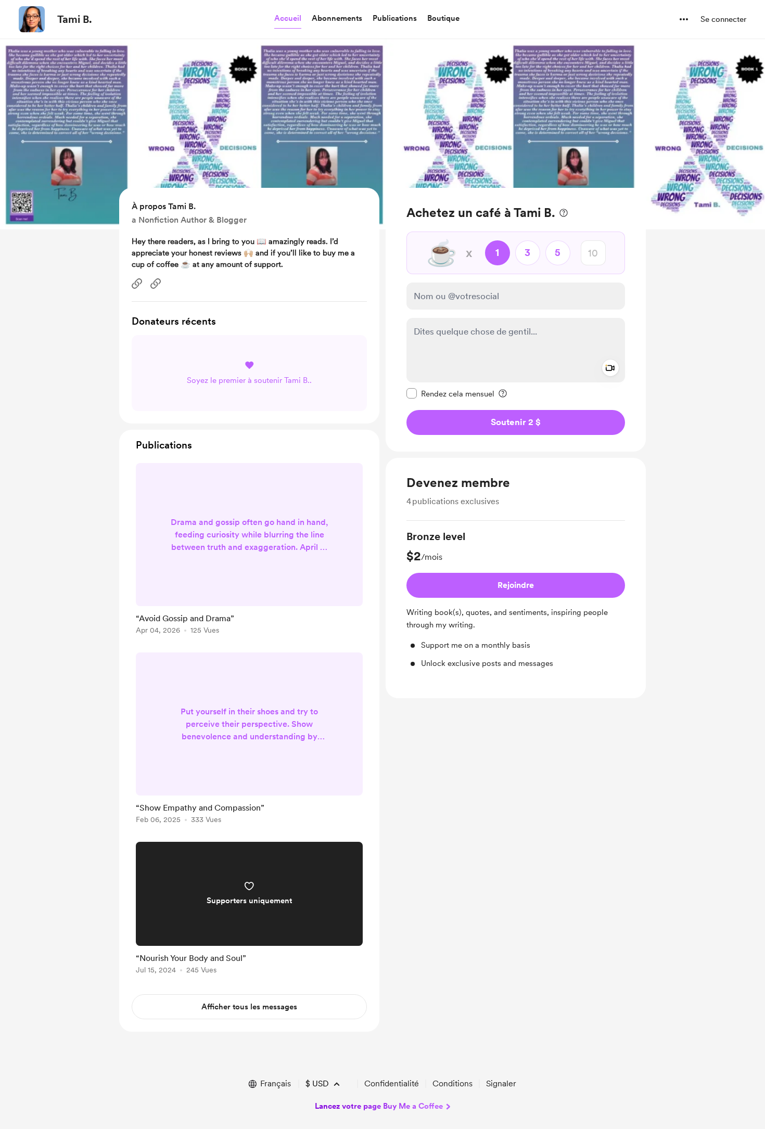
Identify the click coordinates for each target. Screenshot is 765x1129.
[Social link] (137, 283)
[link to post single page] (249, 550)
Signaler (501, 1083)
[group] (515, 599)
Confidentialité (391, 1083)
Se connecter (723, 19)
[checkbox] (450, 393)
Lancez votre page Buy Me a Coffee (379, 1106)
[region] (516, 320)
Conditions (452, 1083)
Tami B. (74, 19)
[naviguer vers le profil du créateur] (32, 19)
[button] (287, 18)
